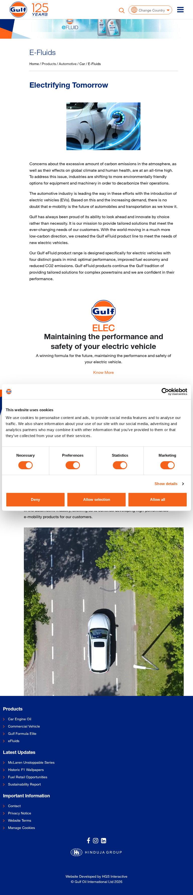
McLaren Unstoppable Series (31, 762)
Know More (103, 372)
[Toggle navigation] (180, 9)
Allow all (157, 499)
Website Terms (19, 820)
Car (82, 64)
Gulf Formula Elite (22, 734)
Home (34, 64)
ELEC (103, 327)
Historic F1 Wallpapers (26, 770)
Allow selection (96, 499)
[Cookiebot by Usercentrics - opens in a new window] (165, 391)
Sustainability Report (24, 784)
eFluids (13, 741)
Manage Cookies (21, 828)
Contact (14, 806)
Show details (166, 484)
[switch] (73, 465)
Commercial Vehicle (24, 726)
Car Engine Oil (19, 719)
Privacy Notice (19, 813)
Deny (35, 499)
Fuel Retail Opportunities (27, 777)
